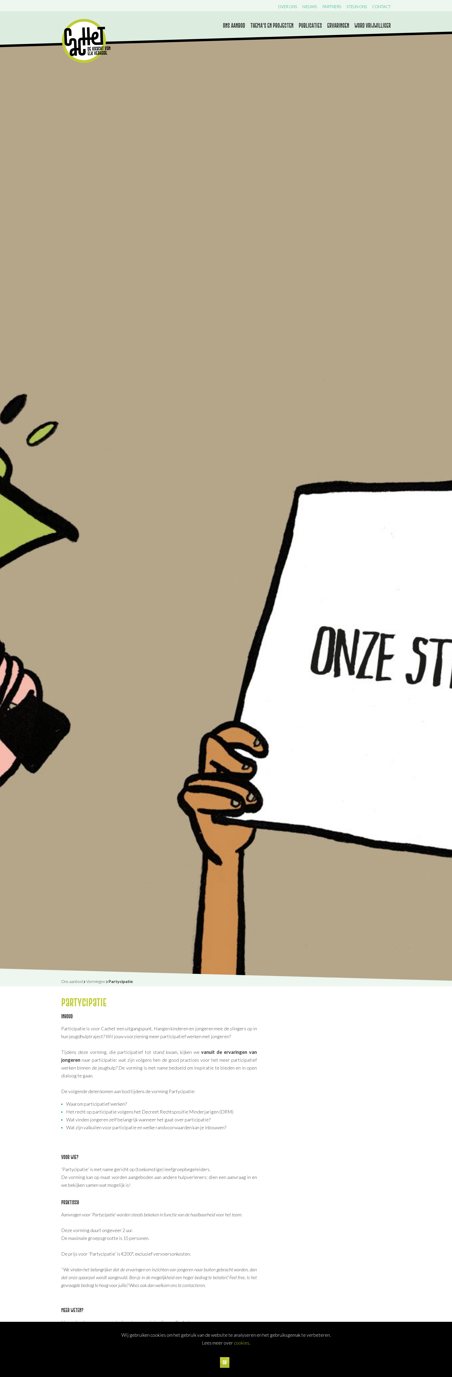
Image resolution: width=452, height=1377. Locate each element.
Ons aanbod (234, 26)
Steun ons (357, 6)
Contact (381, 6)
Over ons (287, 6)
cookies (241, 1343)
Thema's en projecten (271, 26)
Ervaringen (338, 26)
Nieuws (309, 6)
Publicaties (310, 26)
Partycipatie (121, 981)
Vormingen (95, 981)
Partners (331, 6)
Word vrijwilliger (372, 26)
